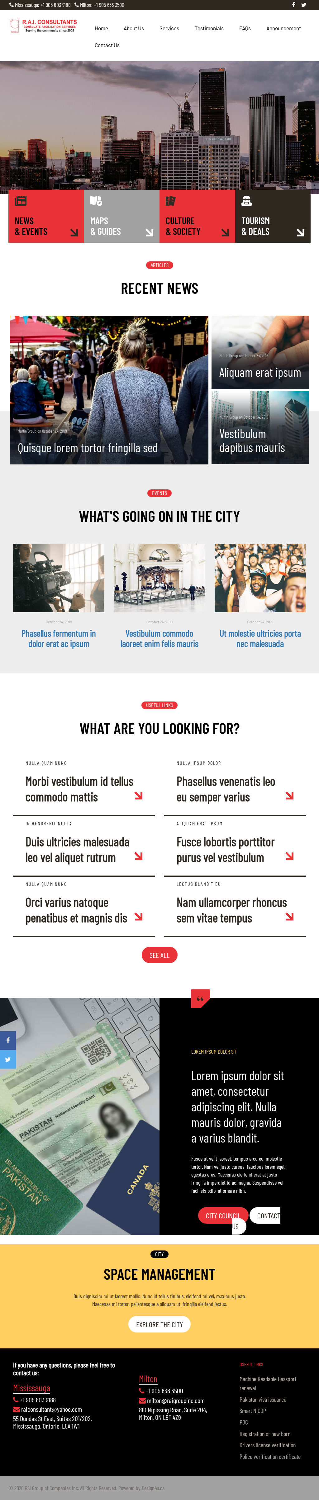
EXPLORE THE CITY (159, 1324)
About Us (134, 28)
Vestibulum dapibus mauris (252, 440)
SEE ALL (160, 954)
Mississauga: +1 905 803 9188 (43, 4)
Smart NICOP (253, 1410)
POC (244, 1422)
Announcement (283, 28)
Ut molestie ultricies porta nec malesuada (260, 638)
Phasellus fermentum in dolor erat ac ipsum (58, 638)
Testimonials (209, 28)
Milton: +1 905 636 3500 (102, 4)
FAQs (245, 28)
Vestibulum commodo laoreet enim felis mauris (159, 638)
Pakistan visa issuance (263, 1399)
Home (101, 28)
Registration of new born (265, 1433)
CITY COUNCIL (223, 1215)
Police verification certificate (270, 1456)
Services (169, 28)
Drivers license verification (268, 1445)
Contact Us (107, 45)
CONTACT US (256, 1221)
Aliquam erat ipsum (260, 371)
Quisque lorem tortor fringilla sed (88, 447)
